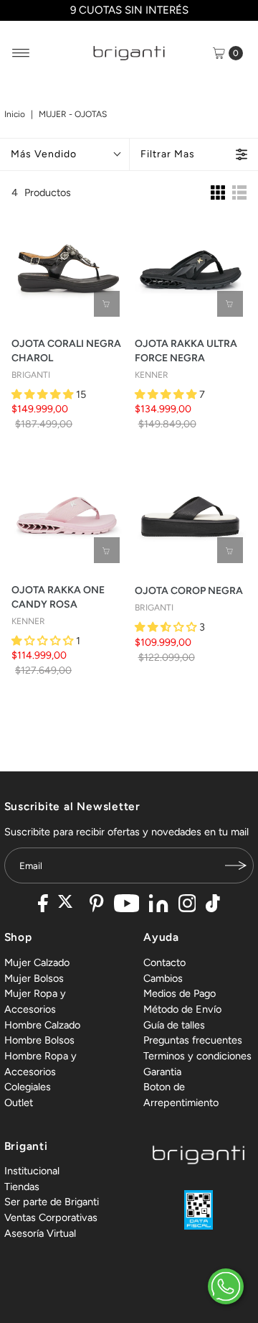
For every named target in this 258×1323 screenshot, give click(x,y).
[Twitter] (69, 905)
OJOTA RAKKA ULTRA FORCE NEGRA (186, 351)
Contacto (164, 962)
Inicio (14, 114)
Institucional (31, 1170)
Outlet (18, 1102)
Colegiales (27, 1086)
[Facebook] (43, 905)
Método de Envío (182, 1009)
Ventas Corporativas (50, 1217)
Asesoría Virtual (40, 1233)
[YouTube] (127, 905)
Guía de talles (174, 1024)
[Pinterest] (96, 905)
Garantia (162, 1071)
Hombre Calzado (42, 1024)
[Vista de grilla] (218, 192)
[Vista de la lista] (239, 192)
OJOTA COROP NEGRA (189, 591)
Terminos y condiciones (197, 1055)
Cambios (163, 978)
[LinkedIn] (158, 905)
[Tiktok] (213, 905)
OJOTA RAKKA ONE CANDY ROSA (58, 597)
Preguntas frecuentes (192, 1040)
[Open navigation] (21, 53)
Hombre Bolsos (39, 1040)
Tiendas (21, 1186)
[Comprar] (107, 304)
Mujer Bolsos (34, 978)
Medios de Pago (179, 993)
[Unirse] (236, 865)
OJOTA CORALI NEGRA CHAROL (66, 351)
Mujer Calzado (37, 962)
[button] (43, 394)
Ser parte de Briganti (51, 1201)
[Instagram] (187, 905)
